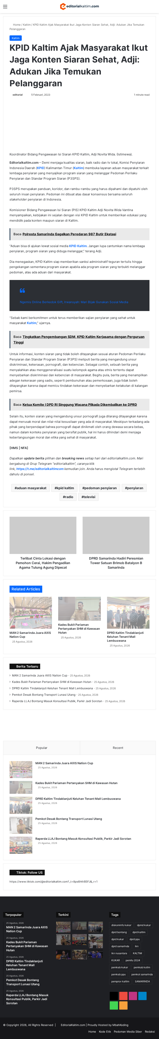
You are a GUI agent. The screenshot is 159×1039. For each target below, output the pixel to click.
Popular (41, 748)
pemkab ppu (118, 974)
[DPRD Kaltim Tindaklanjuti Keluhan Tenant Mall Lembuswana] (128, 613)
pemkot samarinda (142, 974)
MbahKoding (120, 1025)
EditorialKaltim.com (73, 1025)
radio (69, 497)
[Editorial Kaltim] (79, 6)
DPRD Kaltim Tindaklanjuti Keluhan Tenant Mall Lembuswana (125, 636)
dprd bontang (119, 932)
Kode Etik (105, 1031)
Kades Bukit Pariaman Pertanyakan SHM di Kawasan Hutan (79, 628)
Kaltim (27, 24)
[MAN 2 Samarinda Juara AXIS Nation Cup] (31, 613)
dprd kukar (117, 939)
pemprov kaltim (120, 981)
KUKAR (115, 960)
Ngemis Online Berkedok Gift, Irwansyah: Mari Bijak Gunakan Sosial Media (74, 302)
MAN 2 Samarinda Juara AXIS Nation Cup (39, 675)
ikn (137, 946)
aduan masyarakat (31, 488)
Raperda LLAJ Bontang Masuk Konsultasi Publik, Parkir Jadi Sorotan (57, 701)
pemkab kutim (142, 967)
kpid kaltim (65, 488)
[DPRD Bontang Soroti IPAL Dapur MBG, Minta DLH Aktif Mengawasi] (95, 941)
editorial (18, 94)
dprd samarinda (120, 946)
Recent (118, 748)
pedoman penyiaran (100, 488)
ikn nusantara (119, 953)
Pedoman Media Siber (128, 1031)
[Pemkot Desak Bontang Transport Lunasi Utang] (21, 825)
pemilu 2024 (133, 960)
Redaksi (150, 1031)
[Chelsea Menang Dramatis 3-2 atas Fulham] (95, 954)
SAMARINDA (142, 981)
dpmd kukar (144, 925)
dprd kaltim (138, 932)
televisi (89, 497)
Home (16, 24)
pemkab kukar (119, 967)
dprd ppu (135, 939)
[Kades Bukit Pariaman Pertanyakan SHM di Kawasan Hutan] (79, 609)
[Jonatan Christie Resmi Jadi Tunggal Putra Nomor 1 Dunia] (63, 954)
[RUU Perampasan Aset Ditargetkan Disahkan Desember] (79, 955)
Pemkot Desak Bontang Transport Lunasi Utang (43, 694)
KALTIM (137, 953)
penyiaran (135, 488)
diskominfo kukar (121, 925)
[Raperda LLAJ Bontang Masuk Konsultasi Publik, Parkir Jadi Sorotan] (21, 845)
